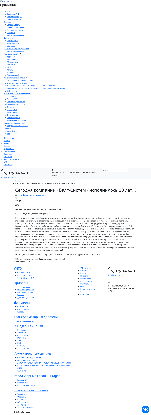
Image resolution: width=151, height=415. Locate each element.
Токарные (11, 107)
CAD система (12, 91)
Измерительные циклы (17, 83)
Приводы (8, 22)
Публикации (9, 148)
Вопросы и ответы (11, 159)
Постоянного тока (15, 30)
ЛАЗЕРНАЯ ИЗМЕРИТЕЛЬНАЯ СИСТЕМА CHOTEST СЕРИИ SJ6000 (34, 86)
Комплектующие (14, 16)
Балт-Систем (12, 131)
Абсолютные (12, 62)
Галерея (7, 140)
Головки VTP (12, 99)
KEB (8, 133)
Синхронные (12, 40)
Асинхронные (13, 43)
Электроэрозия (13, 117)
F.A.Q (6, 162)
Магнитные (12, 64)
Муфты (10, 70)
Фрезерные (12, 109)
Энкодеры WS (13, 75)
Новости (7, 146)
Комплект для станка (16, 102)
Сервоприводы (13, 24)
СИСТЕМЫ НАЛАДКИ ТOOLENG (20, 80)
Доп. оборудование (15, 35)
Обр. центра (12, 115)
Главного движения (15, 27)
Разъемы (11, 72)
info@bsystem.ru (8, 177)
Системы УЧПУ (13, 14)
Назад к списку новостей (33, 195)
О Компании (9, 138)
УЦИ (9, 67)
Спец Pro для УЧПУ (15, 19)
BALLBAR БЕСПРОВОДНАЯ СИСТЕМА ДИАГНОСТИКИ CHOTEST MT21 (36, 88)
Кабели (7, 128)
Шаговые (11, 32)
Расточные (12, 112)
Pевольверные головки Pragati (17, 94)
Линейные (11, 59)
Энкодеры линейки (12, 54)
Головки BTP (12, 96)
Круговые (11, 56)
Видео (6, 143)
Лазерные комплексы (16, 120)
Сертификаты (9, 151)
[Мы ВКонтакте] (145, 409)
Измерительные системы (15, 78)
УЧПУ (6, 11)
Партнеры (8, 154)
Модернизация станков (14, 123)
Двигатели (8, 38)
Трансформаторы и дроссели (16, 48)
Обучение (8, 156)
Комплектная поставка (14, 104)
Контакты (8, 164)
